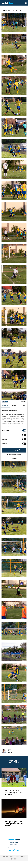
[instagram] (18, 850)
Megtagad (14, 458)
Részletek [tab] (14, 405)
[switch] (24, 435)
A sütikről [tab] (23, 405)
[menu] (25, 3)
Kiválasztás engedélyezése (14, 454)
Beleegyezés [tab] (5, 405)
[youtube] (10, 850)
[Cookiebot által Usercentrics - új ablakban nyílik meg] (20, 402)
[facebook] (14, 850)
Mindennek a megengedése (14, 450)
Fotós (9, 749)
